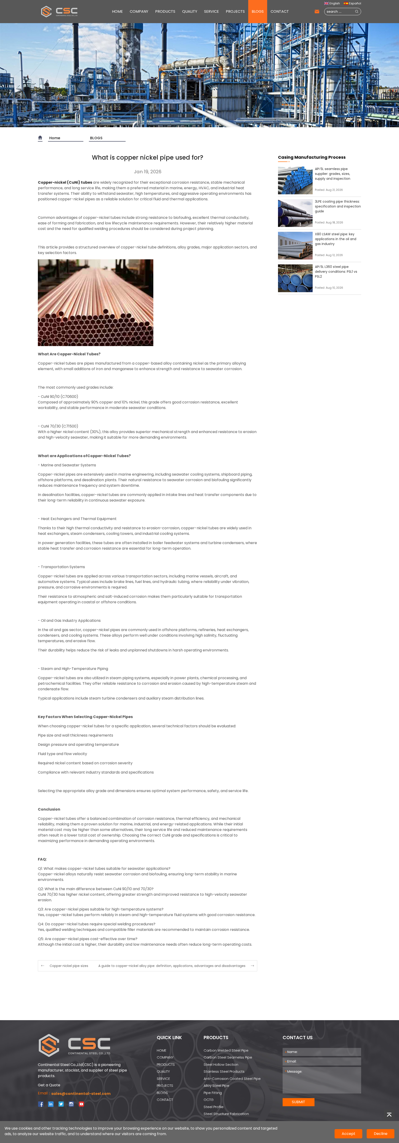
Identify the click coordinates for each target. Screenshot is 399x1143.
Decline (380, 1133)
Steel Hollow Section (221, 1064)
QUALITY (189, 11)
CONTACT (280, 11)
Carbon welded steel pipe (226, 1050)
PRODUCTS (165, 11)
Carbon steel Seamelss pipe (228, 1057)
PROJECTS (235, 11)
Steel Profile (214, 1106)
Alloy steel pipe (216, 1085)
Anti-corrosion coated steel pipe (232, 1078)
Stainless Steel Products (224, 1071)
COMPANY (139, 11)
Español (355, 3)
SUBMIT (298, 1102)
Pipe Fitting (213, 1092)
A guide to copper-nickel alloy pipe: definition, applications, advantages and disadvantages (171, 965)
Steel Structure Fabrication (226, 1113)
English (334, 3)
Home (54, 138)
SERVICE (211, 11)
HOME (117, 11)
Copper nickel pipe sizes (69, 965)
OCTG (209, 1099)
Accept (348, 1133)
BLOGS (258, 11)
